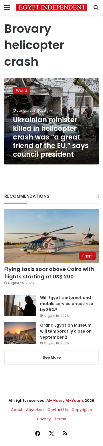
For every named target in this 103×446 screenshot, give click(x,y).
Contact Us (57, 409)
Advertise (35, 409)
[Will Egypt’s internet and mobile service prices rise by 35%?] (20, 305)
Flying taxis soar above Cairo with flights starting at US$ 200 (49, 272)
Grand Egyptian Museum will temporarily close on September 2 (66, 331)
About (16, 409)
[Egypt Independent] (51, 7)
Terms (60, 419)
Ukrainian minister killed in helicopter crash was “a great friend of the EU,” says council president (51, 137)
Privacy (44, 419)
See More (52, 357)
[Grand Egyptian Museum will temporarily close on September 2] (20, 333)
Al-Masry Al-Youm (64, 400)
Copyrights (82, 409)
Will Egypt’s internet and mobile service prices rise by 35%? (66, 304)
